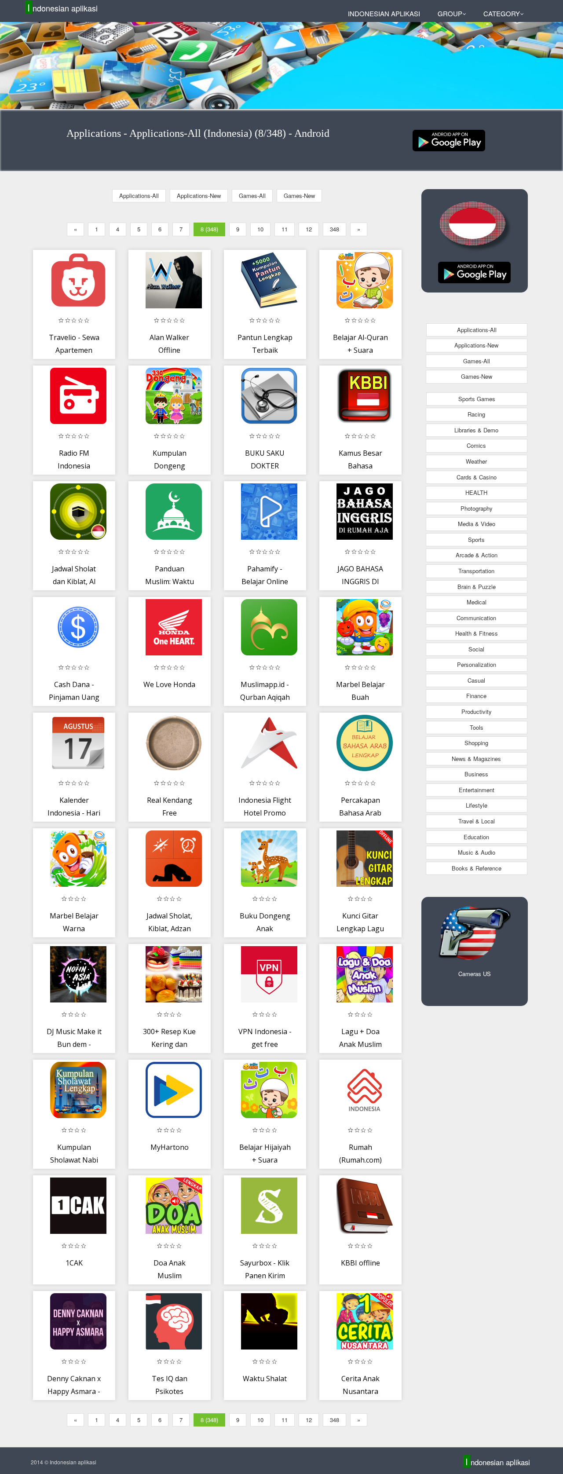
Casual (476, 680)
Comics (476, 445)
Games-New (299, 195)
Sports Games (476, 399)
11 (285, 229)
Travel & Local (476, 821)
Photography (477, 508)
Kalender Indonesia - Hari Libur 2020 (74, 813)
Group (450, 13)
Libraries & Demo (476, 430)
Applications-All (139, 195)
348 (334, 229)
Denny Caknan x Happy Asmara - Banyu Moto (74, 1391)
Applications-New (199, 195)
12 (309, 229)
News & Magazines (476, 758)
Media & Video (476, 523)
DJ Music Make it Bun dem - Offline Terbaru (74, 1044)
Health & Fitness (476, 633)
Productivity (476, 711)
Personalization (476, 664)
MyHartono (169, 1147)
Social (476, 649)
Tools (476, 727)
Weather (476, 461)
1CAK (74, 1263)
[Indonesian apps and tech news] (449, 139)
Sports (476, 539)
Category (501, 13)
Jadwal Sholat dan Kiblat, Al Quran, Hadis (74, 582)
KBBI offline (360, 1263)
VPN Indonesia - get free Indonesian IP (265, 1044)
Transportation (476, 571)
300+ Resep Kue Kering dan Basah (169, 1044)
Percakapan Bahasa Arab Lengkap (360, 813)
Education (476, 837)
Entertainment (476, 790)
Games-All (252, 195)
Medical (476, 602)
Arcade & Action (476, 555)
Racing (476, 414)
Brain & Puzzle (476, 586)
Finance (476, 695)
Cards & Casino (477, 477)
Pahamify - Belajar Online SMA (264, 582)
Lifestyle (476, 805)
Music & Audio (476, 852)
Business (476, 774)
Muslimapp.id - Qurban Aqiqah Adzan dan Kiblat (265, 697)
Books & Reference (476, 868)
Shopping (476, 743)
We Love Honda (169, 684)
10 (260, 229)
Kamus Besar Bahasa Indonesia (360, 466)
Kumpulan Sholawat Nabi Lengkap (74, 1160)
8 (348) (209, 229)
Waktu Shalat (265, 1378)
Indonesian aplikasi (62, 7)
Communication (476, 618)
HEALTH (476, 492)
